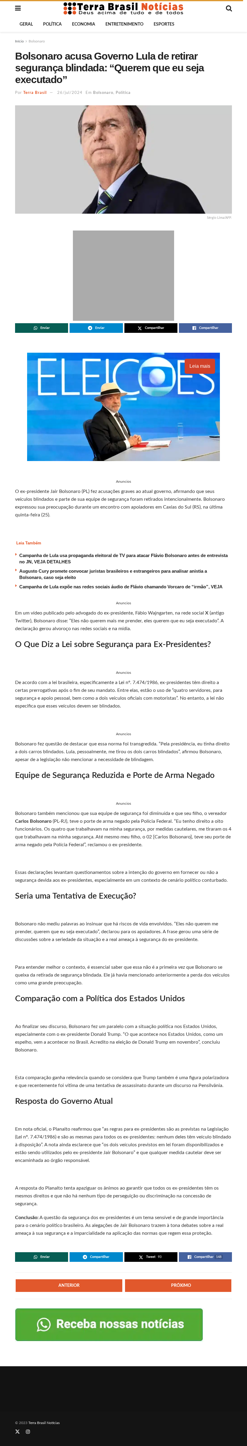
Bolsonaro (37, 41)
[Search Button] (229, 8)
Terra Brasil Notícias (44, 1423)
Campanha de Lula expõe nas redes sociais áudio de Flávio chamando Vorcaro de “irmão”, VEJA (121, 586)
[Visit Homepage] (123, 8)
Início (19, 41)
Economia (83, 24)
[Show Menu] (18, 8)
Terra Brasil (35, 93)
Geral (26, 24)
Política (52, 24)
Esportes (164, 24)
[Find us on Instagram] (28, 1431)
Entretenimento (124, 24)
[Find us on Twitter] (17, 1431)
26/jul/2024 (70, 93)
